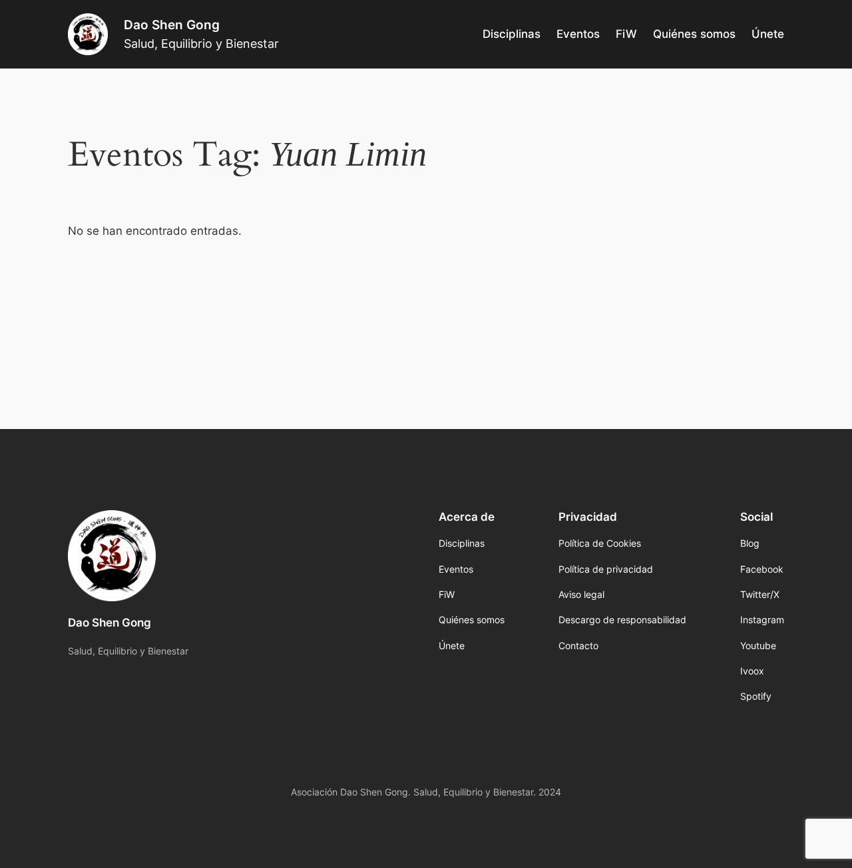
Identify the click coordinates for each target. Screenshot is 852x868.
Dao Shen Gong (172, 25)
